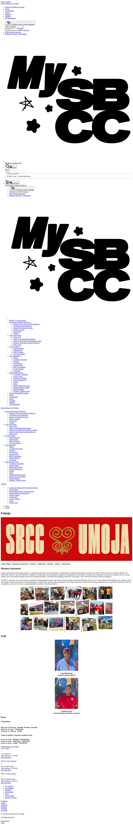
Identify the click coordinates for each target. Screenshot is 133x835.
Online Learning (18, 330)
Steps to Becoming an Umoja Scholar (21, 491)
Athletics (8, 16)
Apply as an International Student (24, 339)
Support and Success (16, 373)
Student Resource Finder (21, 387)
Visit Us (24, 185)
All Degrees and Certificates (22, 326)
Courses (32, 564)
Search (7, 169)
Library (7, 13)
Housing (16, 361)
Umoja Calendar (14, 499)
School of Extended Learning (14, 7)
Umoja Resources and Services (19, 493)
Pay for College (14, 346)
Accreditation (9, 11)
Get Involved (17, 363)
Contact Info (13, 497)
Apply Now (17, 337)
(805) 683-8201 (6, 770)
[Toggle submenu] (21, 356)
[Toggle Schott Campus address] (1, 763)
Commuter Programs (20, 360)
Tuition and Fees (18, 348)
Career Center (17, 376)
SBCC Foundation (19, 367)
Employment (9, 792)
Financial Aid (17, 350)
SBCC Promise (18, 352)
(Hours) (13, 761)
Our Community (14, 356)
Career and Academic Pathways (19, 322)
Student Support (18, 389)
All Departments (10, 18)
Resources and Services (20, 564)
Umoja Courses (14, 495)
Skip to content (6, 2)
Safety (15, 384)
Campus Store (18, 365)
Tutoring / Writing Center (21, 391)
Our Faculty (17, 332)
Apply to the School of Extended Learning (27, 341)
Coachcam (16, 371)
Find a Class (17, 345)
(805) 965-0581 (6, 757)
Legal (7, 794)
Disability (8, 790)
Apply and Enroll (15, 335)
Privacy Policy (10, 796)
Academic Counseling (20, 374)
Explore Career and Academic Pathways (26, 324)
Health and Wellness (20, 378)
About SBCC (9, 185)
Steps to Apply (6, 564)
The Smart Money (19, 354)
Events (11, 501)
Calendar (8, 14)
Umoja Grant (13, 503)
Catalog (15, 333)
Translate (20, 28)
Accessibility (9, 786)
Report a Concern (11, 797)
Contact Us (17, 185)
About (7, 9)
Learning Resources (19, 380)
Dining (15, 358)
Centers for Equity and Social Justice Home (23, 488)
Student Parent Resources (21, 386)
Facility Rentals (18, 369)
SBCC (7, 506)
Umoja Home (13, 490)
